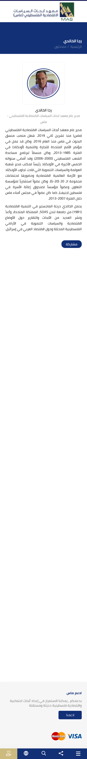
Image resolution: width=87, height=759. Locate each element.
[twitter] (73, 244)
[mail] (65, 244)
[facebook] (78, 244)
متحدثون (60, 47)
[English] (26, 753)
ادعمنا (70, 715)
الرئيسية (76, 47)
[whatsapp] (69, 244)
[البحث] (43, 753)
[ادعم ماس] (8, 753)
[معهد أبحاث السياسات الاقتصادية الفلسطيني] (43, 11)
